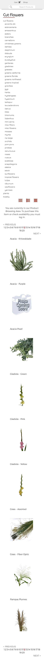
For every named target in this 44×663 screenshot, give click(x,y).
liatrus (8, 109)
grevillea (9, 86)
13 (27, 227)
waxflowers (10, 187)
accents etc (10, 24)
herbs (7, 92)
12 (24, 227)
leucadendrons (12, 105)
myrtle (8, 135)
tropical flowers (12, 177)
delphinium (10, 50)
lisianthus (9, 118)
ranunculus (10, 151)
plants (6, 193)
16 (34, 227)
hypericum (10, 99)
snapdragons (11, 164)
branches (9, 37)
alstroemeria (10, 27)
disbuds (8, 53)
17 (37, 227)
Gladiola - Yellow (18, 464)
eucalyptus (10, 60)
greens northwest (13, 79)
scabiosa (9, 161)
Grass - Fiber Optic (19, 554)
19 (20, 230)
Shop (25, 2)
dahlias (8, 47)
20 (23, 230)
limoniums (9, 115)
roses (7, 154)
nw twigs (9, 138)
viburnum (9, 183)
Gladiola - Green (18, 374)
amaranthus (10, 30)
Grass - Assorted (18, 509)
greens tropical (12, 82)
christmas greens (13, 43)
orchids (8, 141)
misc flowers (10, 128)
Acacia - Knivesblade (20, 238)
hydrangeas (10, 96)
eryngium (9, 56)
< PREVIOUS (9, 224)
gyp (6, 89)
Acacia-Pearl (16, 329)
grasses (8, 69)
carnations (10, 40)
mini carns (9, 122)
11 (22, 227)
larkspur (8, 102)
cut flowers (8, 21)
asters (8, 34)
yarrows (8, 190)
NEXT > (37, 233)
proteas (8, 148)
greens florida (11, 76)
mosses (8, 131)
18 (39, 227)
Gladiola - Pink (17, 419)
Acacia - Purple (17, 284)
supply (6, 196)
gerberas (9, 63)
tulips (7, 180)
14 (29, 227)
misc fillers (10, 125)
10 (20, 227)
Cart (16, 2)
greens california (12, 73)
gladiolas (9, 66)
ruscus (8, 157)
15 (32, 227)
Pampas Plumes (18, 599)
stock (7, 170)
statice (8, 167)
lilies (7, 112)
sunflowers (10, 174)
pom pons (9, 144)
